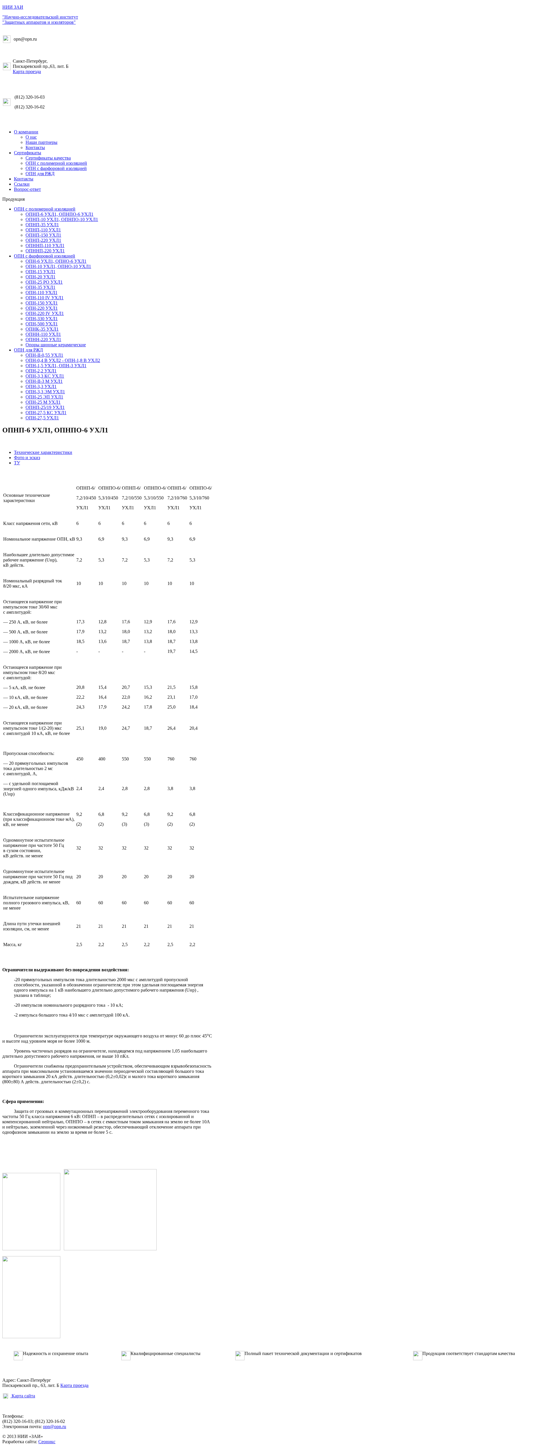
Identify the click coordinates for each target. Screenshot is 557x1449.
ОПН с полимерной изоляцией (56, 163)
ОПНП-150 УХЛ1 (43, 235)
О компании (26, 131)
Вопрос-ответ (27, 189)
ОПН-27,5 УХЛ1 (42, 417)
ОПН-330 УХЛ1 (42, 318)
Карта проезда (27, 71)
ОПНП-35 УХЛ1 (42, 224)
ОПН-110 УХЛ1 (41, 292)
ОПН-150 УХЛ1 (42, 302)
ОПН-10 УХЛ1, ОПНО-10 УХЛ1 (58, 266)
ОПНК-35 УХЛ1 (42, 329)
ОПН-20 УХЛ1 (40, 276)
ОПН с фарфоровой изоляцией (56, 168)
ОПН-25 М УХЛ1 (43, 402)
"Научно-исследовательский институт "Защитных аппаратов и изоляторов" (40, 20)
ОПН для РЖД (40, 173)
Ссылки (22, 184)
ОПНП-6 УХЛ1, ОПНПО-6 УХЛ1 (59, 214)
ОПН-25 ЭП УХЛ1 (44, 396)
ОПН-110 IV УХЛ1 (45, 297)
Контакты (35, 147)
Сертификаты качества (48, 157)
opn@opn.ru (54, 1426)
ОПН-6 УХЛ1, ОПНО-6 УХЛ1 (56, 261)
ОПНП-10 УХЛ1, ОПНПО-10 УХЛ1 (62, 219)
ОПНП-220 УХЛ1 (43, 240)
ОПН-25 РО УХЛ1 (44, 282)
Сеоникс (46, 1441)
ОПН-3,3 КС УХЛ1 (45, 376)
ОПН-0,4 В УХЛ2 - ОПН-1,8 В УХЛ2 (63, 360)
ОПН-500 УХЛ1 (42, 323)
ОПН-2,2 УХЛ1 (41, 370)
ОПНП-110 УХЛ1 (43, 229)
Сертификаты (27, 152)
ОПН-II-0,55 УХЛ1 (44, 355)
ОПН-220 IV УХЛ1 (45, 313)
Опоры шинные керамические (56, 344)
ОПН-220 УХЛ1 (42, 308)
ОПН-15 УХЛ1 (40, 271)
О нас (31, 137)
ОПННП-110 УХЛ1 (45, 245)
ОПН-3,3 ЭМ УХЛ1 (45, 391)
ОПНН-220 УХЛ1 (43, 339)
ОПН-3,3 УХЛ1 (41, 386)
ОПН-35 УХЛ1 (40, 287)
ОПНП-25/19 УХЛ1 (45, 407)
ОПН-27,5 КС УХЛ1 (46, 412)
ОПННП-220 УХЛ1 (45, 250)
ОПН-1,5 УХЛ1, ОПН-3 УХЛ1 (56, 365)
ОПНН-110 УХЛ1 (43, 334)
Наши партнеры (41, 142)
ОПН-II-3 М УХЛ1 (44, 381)
